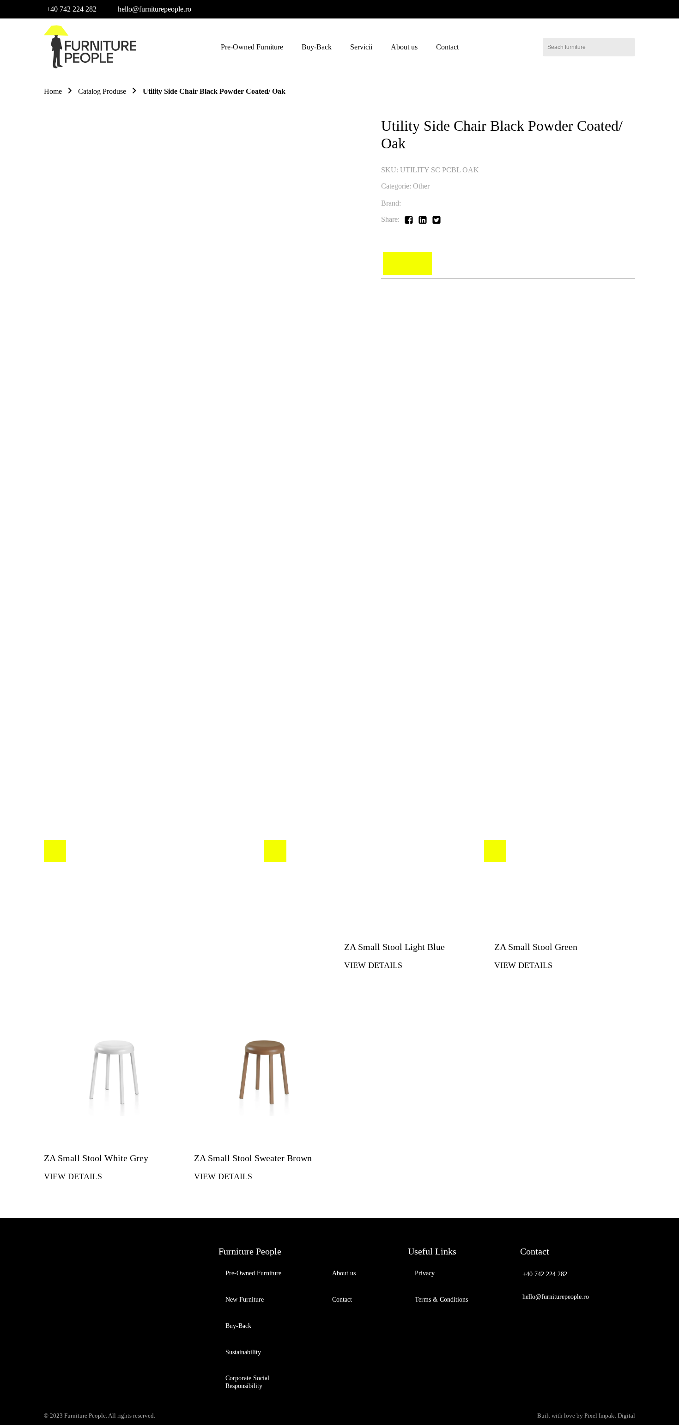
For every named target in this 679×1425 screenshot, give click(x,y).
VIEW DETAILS (73, 1176)
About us (404, 47)
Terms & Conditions (441, 1299)
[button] (70, 9)
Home (53, 91)
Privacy (425, 1273)
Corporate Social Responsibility (247, 1382)
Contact (447, 47)
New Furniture (244, 1299)
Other (421, 186)
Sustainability (243, 1352)
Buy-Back (317, 47)
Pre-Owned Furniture (252, 47)
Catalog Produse (102, 91)
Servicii (361, 47)
